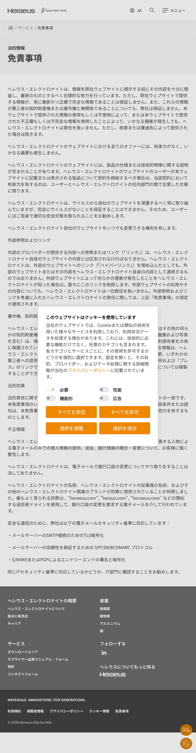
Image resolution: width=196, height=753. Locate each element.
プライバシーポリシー (88, 370)
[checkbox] (50, 389)
